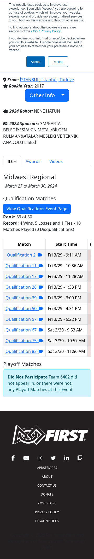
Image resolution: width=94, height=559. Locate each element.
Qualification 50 (22, 308)
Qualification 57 (22, 319)
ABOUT (47, 476)
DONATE (47, 494)
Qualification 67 (22, 330)
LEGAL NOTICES (47, 521)
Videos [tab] (56, 161)
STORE (47, 503)
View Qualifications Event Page (37, 209)
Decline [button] (57, 61)
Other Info (44, 95)
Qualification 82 (22, 351)
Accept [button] (35, 61)
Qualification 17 (22, 276)
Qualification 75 (22, 340)
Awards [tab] (33, 161)
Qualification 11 (22, 266)
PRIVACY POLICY (47, 512)
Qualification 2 (22, 255)
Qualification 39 (22, 298)
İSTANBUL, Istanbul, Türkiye (47, 80)
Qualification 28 (22, 287)
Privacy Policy (45, 31)
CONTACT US (47, 485)
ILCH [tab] (12, 161)
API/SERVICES (47, 467)
